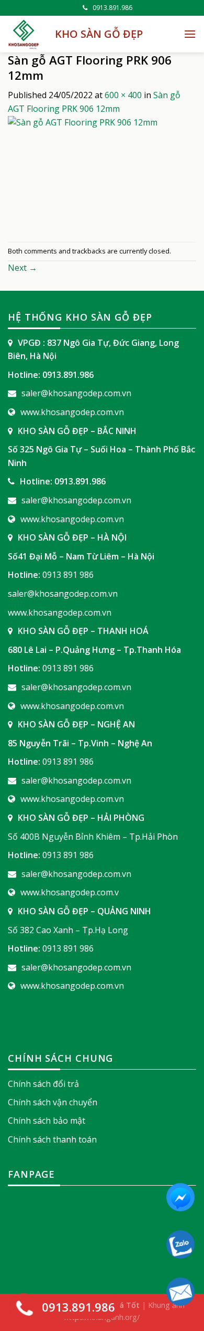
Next (22, 267)
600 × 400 (123, 95)
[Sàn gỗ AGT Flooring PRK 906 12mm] (102, 178)
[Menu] (190, 34)
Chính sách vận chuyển (52, 1102)
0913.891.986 (112, 7)
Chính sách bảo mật (46, 1120)
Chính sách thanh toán (52, 1139)
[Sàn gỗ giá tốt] (23, 34)
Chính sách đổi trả (43, 1084)
